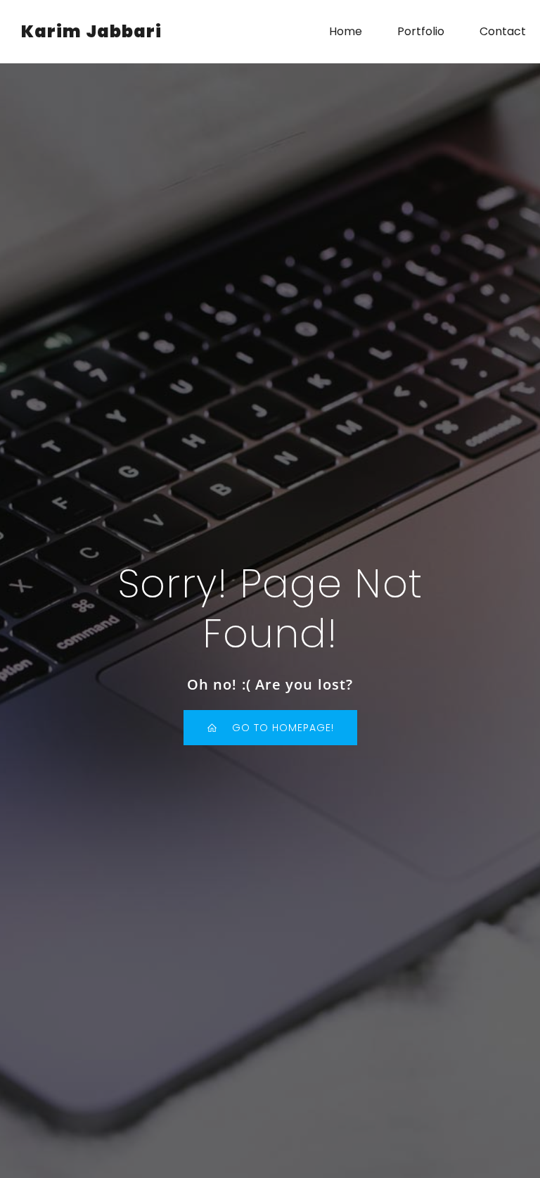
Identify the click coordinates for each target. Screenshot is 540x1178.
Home (345, 31)
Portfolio (420, 31)
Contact (503, 31)
